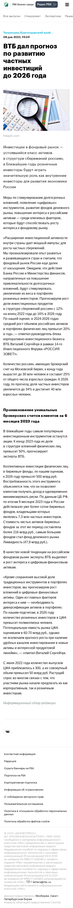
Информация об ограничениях (23, 789)
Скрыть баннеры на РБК (19, 768)
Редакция (10, 761)
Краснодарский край (35, 32)
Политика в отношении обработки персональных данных (35, 812)
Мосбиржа (42, 895)
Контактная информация (19, 754)
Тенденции (11, 32)
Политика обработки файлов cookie (27, 821)
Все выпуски (11, 15)
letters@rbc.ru (42, 882)
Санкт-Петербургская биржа (31, 897)
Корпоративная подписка (20, 782)
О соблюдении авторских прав (24, 796)
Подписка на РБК (15, 775)
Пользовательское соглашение (23, 803)
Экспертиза (53, 15)
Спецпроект (32, 15)
